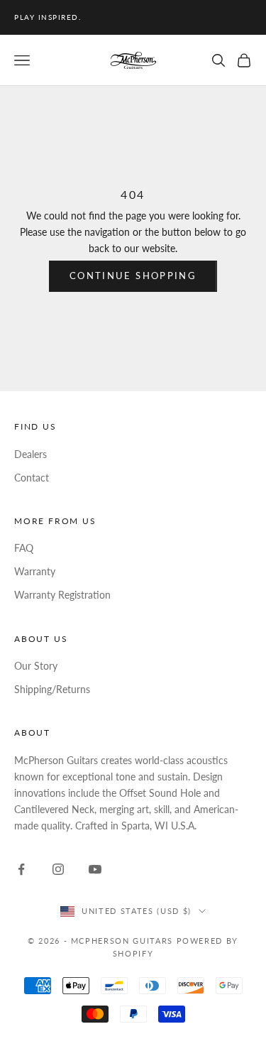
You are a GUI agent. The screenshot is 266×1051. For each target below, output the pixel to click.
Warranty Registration (62, 595)
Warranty (34, 571)
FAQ (23, 548)
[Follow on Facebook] (21, 869)
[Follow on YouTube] (95, 869)
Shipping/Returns (52, 689)
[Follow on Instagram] (58, 869)
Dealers (30, 454)
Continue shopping (133, 275)
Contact (31, 478)
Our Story (35, 666)
